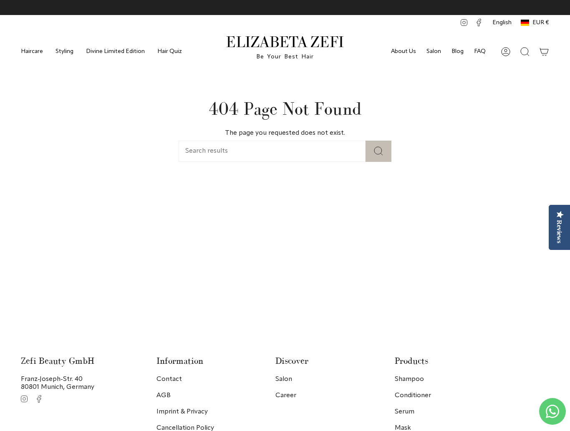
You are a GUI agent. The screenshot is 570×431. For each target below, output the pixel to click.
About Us (403, 51)
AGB (163, 395)
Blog (457, 51)
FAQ (480, 51)
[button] (32, 51)
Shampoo (409, 379)
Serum (404, 411)
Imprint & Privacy (182, 411)
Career (285, 395)
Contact (169, 379)
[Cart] (544, 52)
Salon (433, 51)
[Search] (378, 151)
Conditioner (413, 395)
